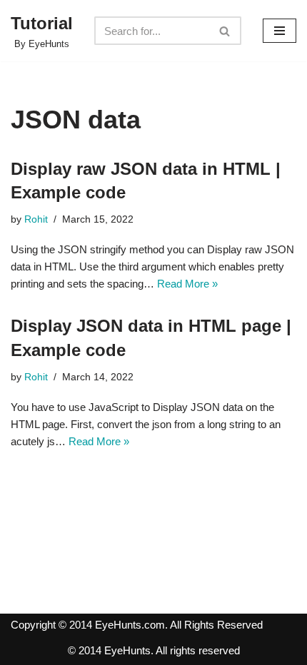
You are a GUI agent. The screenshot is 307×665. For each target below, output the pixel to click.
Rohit (36, 219)
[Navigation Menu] (279, 31)
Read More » (187, 284)
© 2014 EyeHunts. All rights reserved (154, 650)
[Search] (225, 30)
